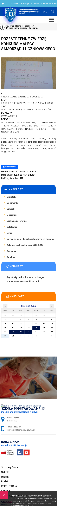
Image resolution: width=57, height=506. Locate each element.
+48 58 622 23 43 (51, 12)
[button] (3, 3)
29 (52, 332)
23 (5, 332)
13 (36, 324)
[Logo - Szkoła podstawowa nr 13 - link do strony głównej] (21, 8)
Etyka (9, 233)
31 (13, 336)
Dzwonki (11, 209)
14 (44, 324)
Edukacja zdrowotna (17, 221)
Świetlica (11, 257)
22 (52, 328)
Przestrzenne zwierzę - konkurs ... (21, 28)
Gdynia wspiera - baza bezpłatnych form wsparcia (31, 239)
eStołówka (12, 227)
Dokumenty (12, 203)
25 (21, 332)
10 (13, 324)
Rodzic (5, 481)
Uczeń (5, 476)
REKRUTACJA (9, 486)
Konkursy (11, 251)
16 (5, 328)
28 (44, 332)
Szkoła (5, 472)
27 (36, 332)
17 (13, 328)
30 (5, 336)
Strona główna (9, 467)
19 (28, 328)
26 (28, 332)
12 (28, 324)
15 (52, 324)
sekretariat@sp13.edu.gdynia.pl (46, 12)
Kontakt (5, 490)
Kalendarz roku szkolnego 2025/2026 (25, 245)
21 (44, 328)
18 (21, 328)
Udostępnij (11, 167)
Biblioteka (12, 197)
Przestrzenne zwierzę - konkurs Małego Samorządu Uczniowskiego (28, 44)
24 (13, 332)
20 (36, 328)
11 (21, 324)
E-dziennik (12, 215)
